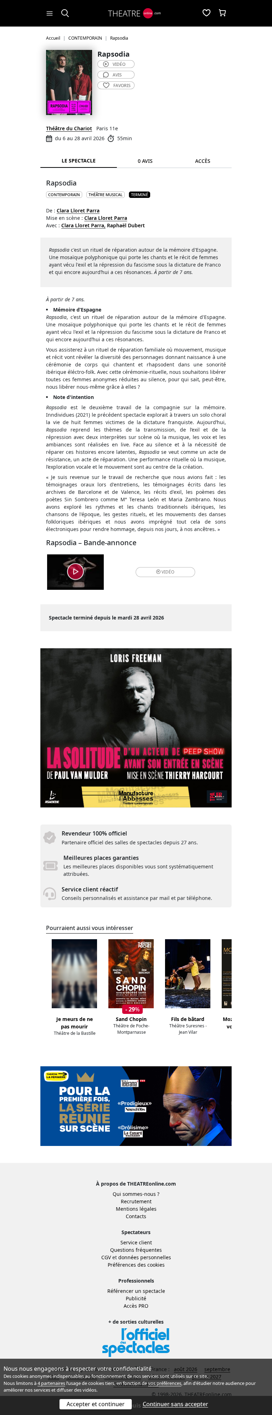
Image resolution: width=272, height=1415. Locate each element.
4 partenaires (51, 1383)
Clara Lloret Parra (78, 210)
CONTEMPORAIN (64, 194)
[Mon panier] (222, 13)
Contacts (136, 1216)
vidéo (119, 64)
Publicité (136, 1298)
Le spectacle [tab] (79, 160)
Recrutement (136, 1201)
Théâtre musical (106, 194)
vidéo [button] (168, 572)
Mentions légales (136, 1208)
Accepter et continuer (96, 1404)
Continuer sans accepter (175, 1404)
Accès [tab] (202, 161)
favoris (122, 85)
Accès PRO (136, 1305)
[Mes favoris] (206, 13)
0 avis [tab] (145, 161)
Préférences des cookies (136, 1264)
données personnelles (144, 1257)
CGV (106, 1257)
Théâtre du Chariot (69, 128)
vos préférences (164, 1383)
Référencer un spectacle (136, 1291)
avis (117, 75)
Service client (136, 1242)
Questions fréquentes (136, 1249)
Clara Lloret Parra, (83, 225)
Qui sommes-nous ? (136, 1194)
